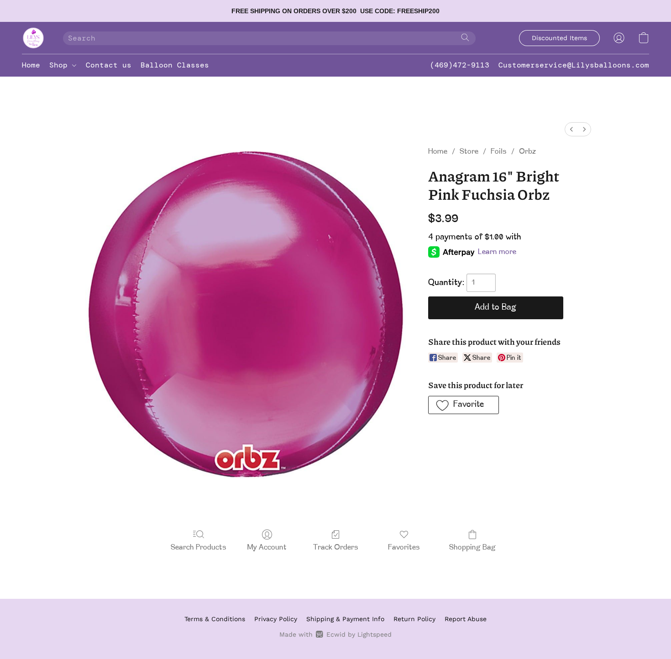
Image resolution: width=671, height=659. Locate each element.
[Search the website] (465, 37)
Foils (499, 152)
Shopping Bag (472, 547)
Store (469, 152)
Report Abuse (466, 619)
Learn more (497, 252)
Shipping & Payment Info (345, 619)
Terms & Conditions (214, 619)
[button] (33, 37)
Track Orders (335, 547)
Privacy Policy (275, 619)
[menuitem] (571, 129)
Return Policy (414, 619)
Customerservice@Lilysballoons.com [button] (573, 65)
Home (31, 65)
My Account (267, 547)
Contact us (108, 65)
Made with (335, 634)
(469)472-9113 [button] (459, 65)
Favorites (404, 547)
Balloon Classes (175, 65)
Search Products (198, 547)
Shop (60, 65)
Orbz (527, 152)
